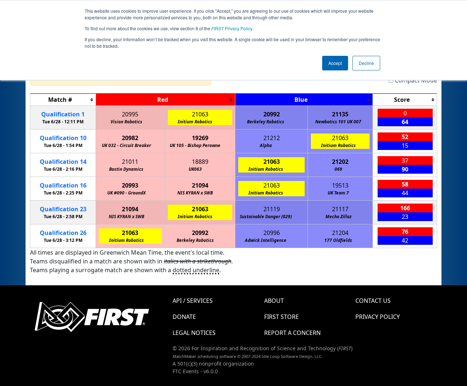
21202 (340, 162)
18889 (200, 162)
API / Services (193, 301)
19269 (200, 138)
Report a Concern (292, 333)
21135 (340, 114)
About (274, 301)
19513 (340, 185)
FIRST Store (281, 317)
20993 (130, 185)
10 (63, 138)
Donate (184, 317)
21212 (271, 138)
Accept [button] (335, 63)
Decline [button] (366, 63)
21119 (271, 209)
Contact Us (373, 301)
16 (63, 185)
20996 (271, 233)
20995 (130, 114)
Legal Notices (194, 333)
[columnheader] (63, 100)
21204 (340, 233)
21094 (200, 185)
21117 (340, 209)
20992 (271, 114)
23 (63, 209)
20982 (130, 138)
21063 (200, 114)
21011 (130, 162)
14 (63, 162)
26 (63, 233)
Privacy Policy (231, 28)
